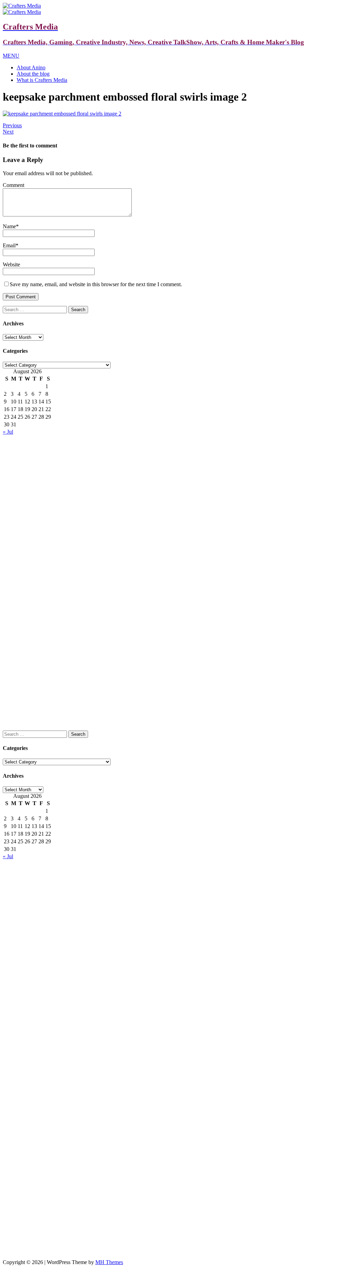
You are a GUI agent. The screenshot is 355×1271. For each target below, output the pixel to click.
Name (9, 226)
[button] (11, 56)
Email (9, 245)
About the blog (33, 74)
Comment (13, 185)
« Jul (8, 432)
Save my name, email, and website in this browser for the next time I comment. (96, 284)
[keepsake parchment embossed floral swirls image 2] (62, 114)
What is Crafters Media (42, 80)
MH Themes (109, 1262)
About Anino (31, 67)
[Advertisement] (177, 483)
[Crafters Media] (22, 6)
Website (11, 264)
